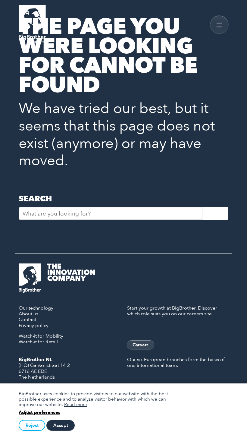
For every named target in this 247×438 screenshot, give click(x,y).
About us (28, 313)
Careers (141, 344)
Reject (32, 425)
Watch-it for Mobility (41, 336)
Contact (27, 319)
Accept (60, 425)
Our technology (36, 308)
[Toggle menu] (219, 25)
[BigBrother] (32, 24)
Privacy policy (33, 325)
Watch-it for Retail (38, 341)
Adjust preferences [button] (39, 412)
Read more (75, 404)
